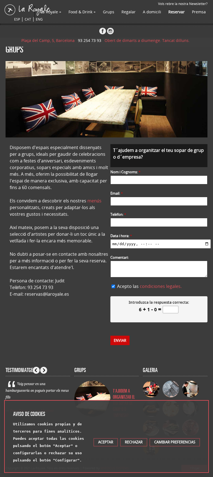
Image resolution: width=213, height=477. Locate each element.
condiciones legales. (161, 286)
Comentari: (119, 257)
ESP (17, 19)
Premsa (199, 11)
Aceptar (105, 442)
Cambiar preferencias (174, 442)
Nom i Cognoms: (125, 171)
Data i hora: (121, 235)
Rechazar (134, 442)
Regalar (128, 11)
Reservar (176, 11)
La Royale (49, 11)
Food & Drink (80, 11)
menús (94, 201)
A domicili (152, 11)
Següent (43, 370)
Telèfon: (118, 214)
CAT (28, 19)
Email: (116, 193)
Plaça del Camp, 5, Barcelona (49, 40)
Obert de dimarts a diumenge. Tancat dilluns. (148, 40)
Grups (108, 11)
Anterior (36, 370)
